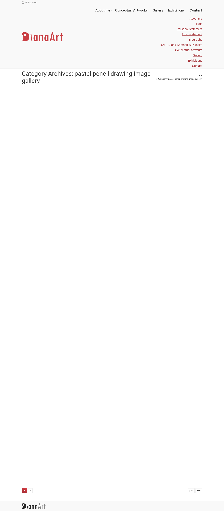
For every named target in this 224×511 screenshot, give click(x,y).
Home (199, 75)
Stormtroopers (37, 327)
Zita (92, 184)
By (34, 186)
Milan (93, 408)
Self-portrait (97, 285)
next (199, 490)
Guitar (31, 141)
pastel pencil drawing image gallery (55, 182)
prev (191, 490)
